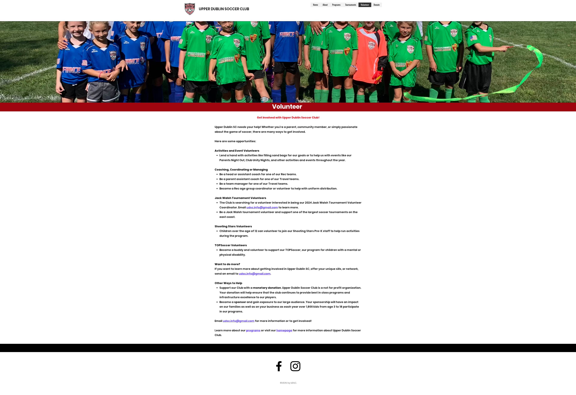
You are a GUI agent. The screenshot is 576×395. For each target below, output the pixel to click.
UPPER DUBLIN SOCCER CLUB (224, 8)
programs (253, 330)
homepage (284, 330)
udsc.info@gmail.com (262, 207)
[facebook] (279, 366)
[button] (325, 5)
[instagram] (295, 366)
